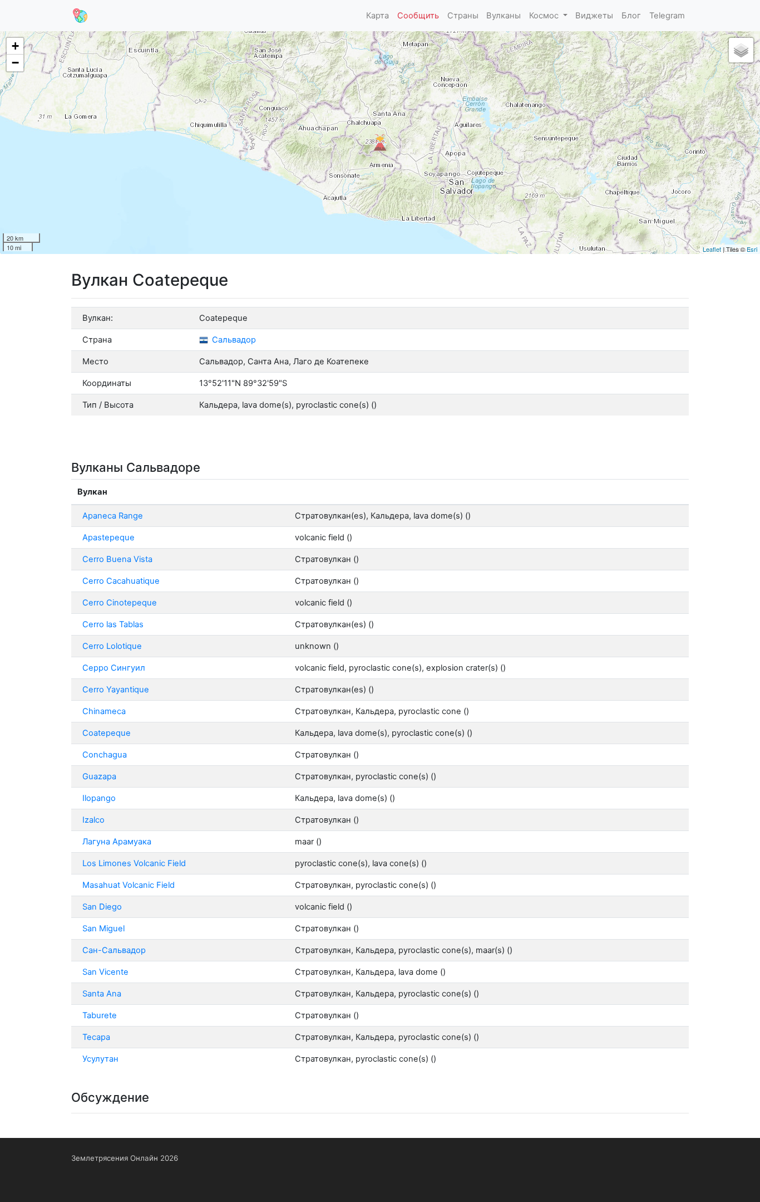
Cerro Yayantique (115, 690)
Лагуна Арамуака (116, 842)
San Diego (102, 907)
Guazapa (99, 776)
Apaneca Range (112, 516)
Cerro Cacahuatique (121, 581)
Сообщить (418, 16)
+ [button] (15, 46)
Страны (462, 16)
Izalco (93, 820)
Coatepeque (106, 733)
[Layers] (741, 50)
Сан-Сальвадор (114, 950)
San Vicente (105, 972)
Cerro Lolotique (112, 646)
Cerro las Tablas (113, 624)
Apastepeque (108, 537)
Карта (377, 16)
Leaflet (712, 249)
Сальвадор (233, 340)
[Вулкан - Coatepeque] (380, 143)
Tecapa (96, 1037)
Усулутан (100, 1059)
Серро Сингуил (113, 668)
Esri (752, 249)
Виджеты (594, 16)
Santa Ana (101, 994)
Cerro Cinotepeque (119, 603)
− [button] (15, 63)
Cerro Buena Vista (117, 559)
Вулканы (503, 16)
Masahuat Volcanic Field (128, 885)
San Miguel (103, 929)
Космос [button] (545, 16)
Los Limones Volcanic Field (134, 863)
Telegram (667, 16)
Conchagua (104, 755)
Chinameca (104, 711)
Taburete (99, 1015)
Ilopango (99, 798)
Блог (631, 16)
